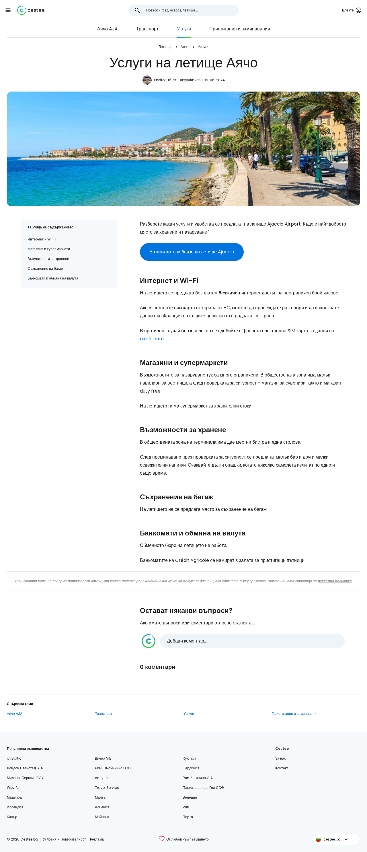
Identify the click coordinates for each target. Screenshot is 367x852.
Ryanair (189, 758)
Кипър (12, 816)
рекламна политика (335, 581)
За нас (280, 758)
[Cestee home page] (30, 10)
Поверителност (73, 839)
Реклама (97, 839)
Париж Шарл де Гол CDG (203, 787)
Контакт (281, 768)
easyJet (102, 777)
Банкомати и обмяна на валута (53, 278)
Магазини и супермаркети (49, 249)
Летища (165, 46)
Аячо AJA (107, 29)
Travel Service (107, 787)
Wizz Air (13, 787)
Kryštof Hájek (165, 79)
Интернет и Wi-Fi (42, 239)
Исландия (15, 807)
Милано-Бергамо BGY (25, 777)
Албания (102, 807)
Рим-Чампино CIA (198, 777)
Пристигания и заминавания (239, 29)
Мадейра (14, 797)
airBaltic (14, 758)
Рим (186, 807)
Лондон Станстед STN (25, 768)
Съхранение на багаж (45, 268)
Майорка (102, 816)
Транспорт (147, 29)
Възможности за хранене (48, 258)
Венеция (190, 797)
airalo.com (152, 338)
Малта (100, 797)
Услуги (184, 29)
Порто (188, 816)
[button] (8, 10)
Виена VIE (103, 758)
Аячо (185, 46)
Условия (49, 839)
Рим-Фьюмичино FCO (112, 768)
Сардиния (191, 768)
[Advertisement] (69, 335)
